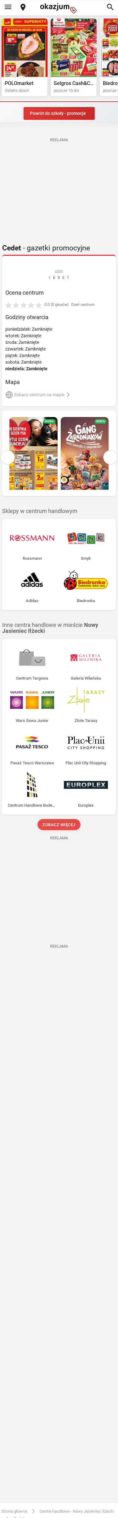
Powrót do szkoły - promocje (58, 113)
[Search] (110, 7)
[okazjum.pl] (59, 8)
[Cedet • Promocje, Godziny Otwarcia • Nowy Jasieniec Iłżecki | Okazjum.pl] (59, 274)
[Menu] (8, 7)
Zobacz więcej (59, 824)
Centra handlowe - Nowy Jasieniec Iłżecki (77, 1511)
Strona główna (14, 1511)
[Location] (23, 7)
